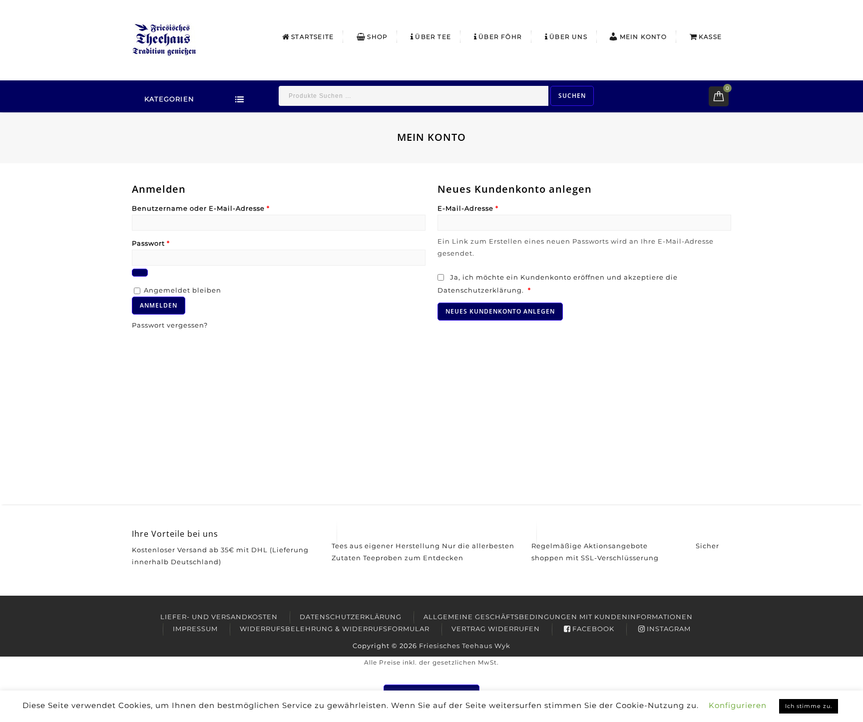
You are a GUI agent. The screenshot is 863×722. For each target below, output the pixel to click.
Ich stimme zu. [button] (808, 706)
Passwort (151, 243)
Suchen (572, 95)
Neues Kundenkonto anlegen (500, 311)
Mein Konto (643, 36)
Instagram (669, 629)
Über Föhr (500, 36)
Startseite (312, 36)
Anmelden (158, 305)
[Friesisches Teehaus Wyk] (164, 38)
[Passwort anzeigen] (140, 273)
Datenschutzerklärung (479, 290)
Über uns (568, 36)
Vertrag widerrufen (495, 629)
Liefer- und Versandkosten (219, 617)
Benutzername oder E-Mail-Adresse (201, 208)
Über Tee (433, 36)
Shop (377, 36)
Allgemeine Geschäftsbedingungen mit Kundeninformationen (558, 617)
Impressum (195, 629)
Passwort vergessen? (170, 325)
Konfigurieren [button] (738, 705)
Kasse (710, 36)
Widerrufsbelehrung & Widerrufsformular (335, 629)
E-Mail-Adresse (467, 208)
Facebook (593, 629)
